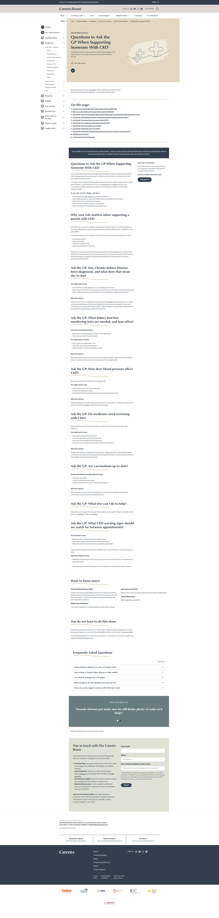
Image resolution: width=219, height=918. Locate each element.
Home (73, 21)
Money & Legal (50, 123)
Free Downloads (152, 16)
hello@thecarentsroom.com (98, 825)
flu (117, 492)
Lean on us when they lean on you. (82, 638)
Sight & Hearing (49, 84)
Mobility (48, 101)
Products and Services (102, 862)
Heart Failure (50, 74)
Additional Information (81, 134)
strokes (87, 405)
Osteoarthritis (51, 61)
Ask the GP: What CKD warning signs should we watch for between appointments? (102, 132)
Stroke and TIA (51, 64)
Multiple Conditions (52, 67)
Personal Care (50, 111)
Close (156, 2)
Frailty (48, 77)
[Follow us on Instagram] (131, 9)
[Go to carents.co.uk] (70, 9)
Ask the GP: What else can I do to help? (86, 129)
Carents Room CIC (75, 2)
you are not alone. (127, 632)
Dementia (48, 96)
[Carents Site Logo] (64, 852)
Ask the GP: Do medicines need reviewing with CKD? (91, 123)
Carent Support (99, 870)
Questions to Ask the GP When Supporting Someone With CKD (95, 109)
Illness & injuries (50, 81)
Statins (107, 452)
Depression (50, 71)
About (96, 852)
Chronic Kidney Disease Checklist (140, 21)
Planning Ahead (51, 38)
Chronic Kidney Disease (54, 57)
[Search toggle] (157, 9)
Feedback (143, 839)
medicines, (81, 514)
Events (96, 866)
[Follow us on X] (138, 9)
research (82, 774)
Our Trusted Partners (52, 32)
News (92, 16)
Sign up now (144, 179)
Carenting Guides (82, 21)
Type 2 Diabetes (51, 54)
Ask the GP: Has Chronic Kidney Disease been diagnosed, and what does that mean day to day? (106, 115)
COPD (49, 51)
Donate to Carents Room (90, 2)
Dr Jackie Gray (91, 90)
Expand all (161, 662)
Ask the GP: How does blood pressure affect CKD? (90, 120)
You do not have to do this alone (84, 137)
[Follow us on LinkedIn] (141, 9)
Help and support (109, 839)
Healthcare (49, 43)
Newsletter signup (76, 839)
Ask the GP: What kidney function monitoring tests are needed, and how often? (100, 117)
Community (138, 16)
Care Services (50, 106)
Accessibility (149, 9)
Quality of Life (50, 128)
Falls (46, 90)
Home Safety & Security (50, 117)
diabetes (110, 302)
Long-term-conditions (52, 47)
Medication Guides (50, 87)
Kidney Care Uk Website (79, 603)
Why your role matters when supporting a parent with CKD (93, 112)
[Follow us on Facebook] (135, 9)
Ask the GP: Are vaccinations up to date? (87, 126)
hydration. (94, 514)
